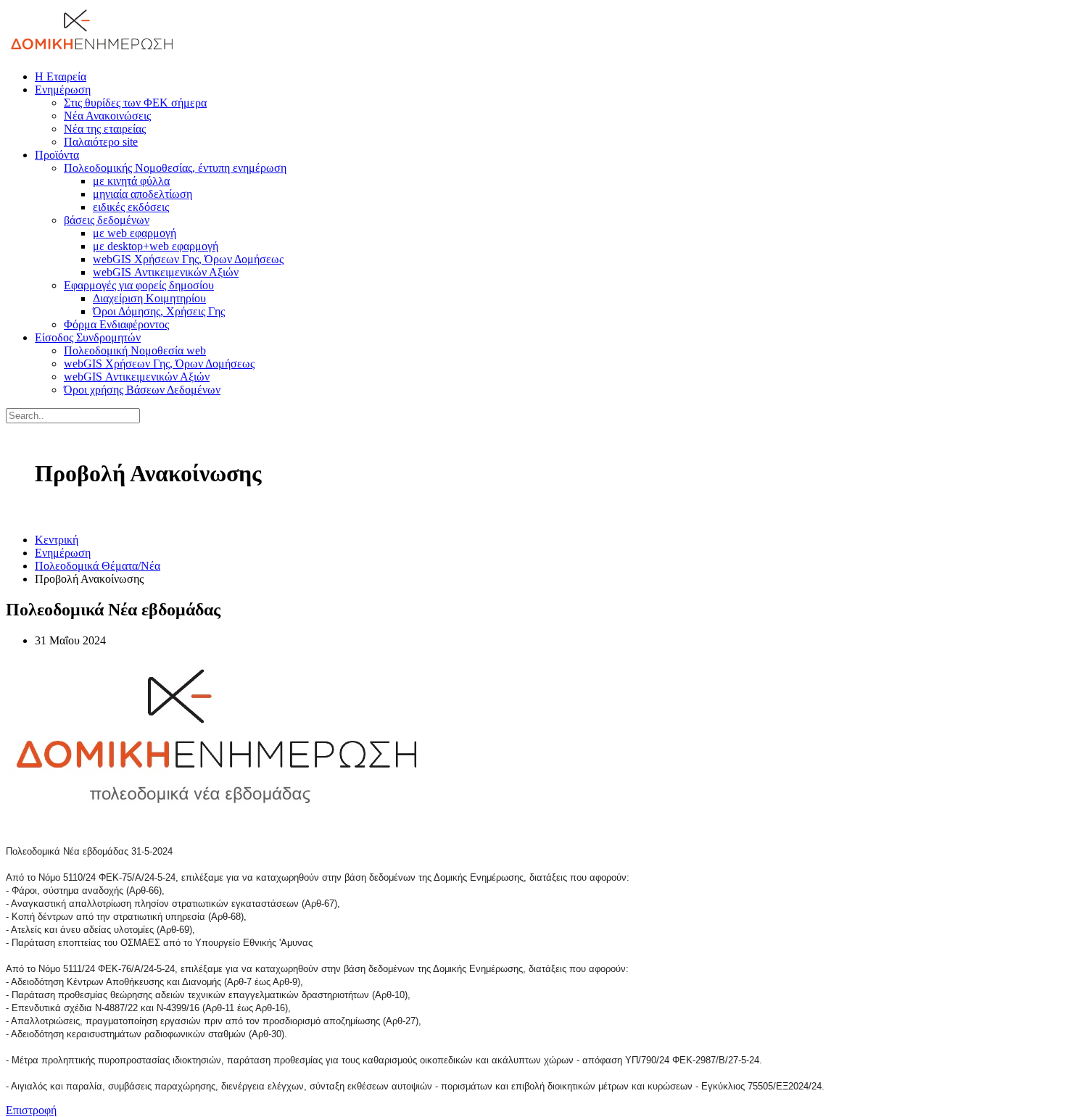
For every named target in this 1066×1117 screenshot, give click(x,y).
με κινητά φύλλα (131, 181)
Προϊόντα (57, 155)
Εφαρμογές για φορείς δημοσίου (139, 285)
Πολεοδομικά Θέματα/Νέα (97, 566)
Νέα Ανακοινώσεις (107, 115)
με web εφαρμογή (134, 233)
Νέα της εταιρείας (105, 129)
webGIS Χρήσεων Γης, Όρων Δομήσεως (188, 259)
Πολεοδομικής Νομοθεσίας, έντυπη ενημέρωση (175, 168)
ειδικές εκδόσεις (131, 207)
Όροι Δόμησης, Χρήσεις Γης (159, 311)
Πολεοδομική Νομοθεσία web (135, 350)
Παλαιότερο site (101, 142)
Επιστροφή (31, 1110)
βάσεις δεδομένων (106, 220)
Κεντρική (56, 539)
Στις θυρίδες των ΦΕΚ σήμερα (135, 102)
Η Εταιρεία (60, 76)
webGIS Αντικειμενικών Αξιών (166, 272)
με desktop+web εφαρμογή (155, 246)
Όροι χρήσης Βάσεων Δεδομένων (142, 389)
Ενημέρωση (63, 89)
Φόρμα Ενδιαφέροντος (116, 324)
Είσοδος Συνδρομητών (88, 337)
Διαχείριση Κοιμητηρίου (149, 298)
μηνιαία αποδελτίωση (142, 194)
